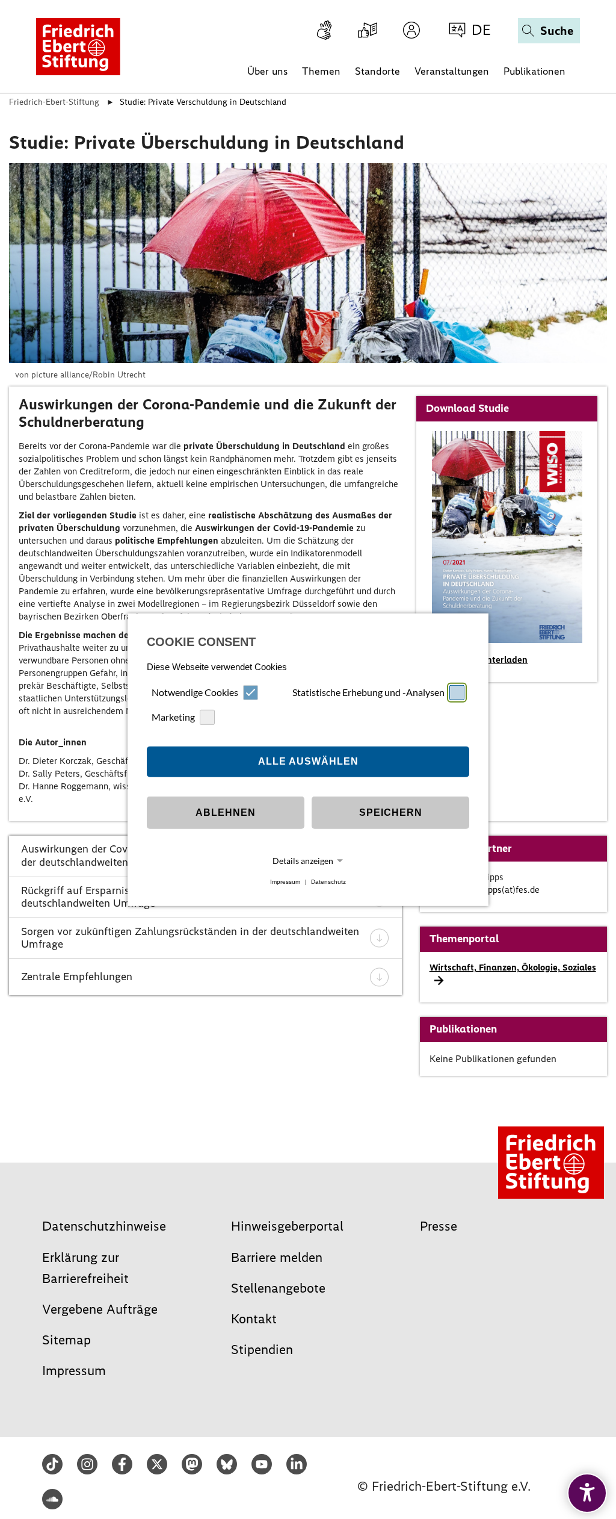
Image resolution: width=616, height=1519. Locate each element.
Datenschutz (328, 881)
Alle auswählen (308, 761)
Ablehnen (226, 812)
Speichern (390, 812)
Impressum (285, 881)
